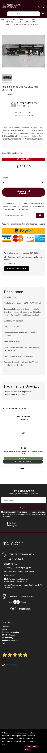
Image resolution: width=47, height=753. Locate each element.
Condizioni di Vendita (10, 632)
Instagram (13, 525)
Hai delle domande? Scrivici (16, 268)
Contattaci (11, 263)
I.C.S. (4, 94)
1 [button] (22, 468)
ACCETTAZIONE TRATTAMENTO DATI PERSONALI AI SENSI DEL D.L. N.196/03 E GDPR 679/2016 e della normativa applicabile (24, 514)
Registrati (23, 507)
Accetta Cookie (31, 746)
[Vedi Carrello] (44, 13)
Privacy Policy (7, 637)
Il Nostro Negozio (9, 635)
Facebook (12, 523)
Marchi (4, 629)
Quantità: (5, 177)
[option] (23, 51)
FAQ (3, 643)
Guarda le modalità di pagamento (17, 391)
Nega (27, 749)
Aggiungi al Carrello (23, 192)
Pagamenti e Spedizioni (11, 640)
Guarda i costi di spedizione (15, 394)
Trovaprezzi (23, 419)
